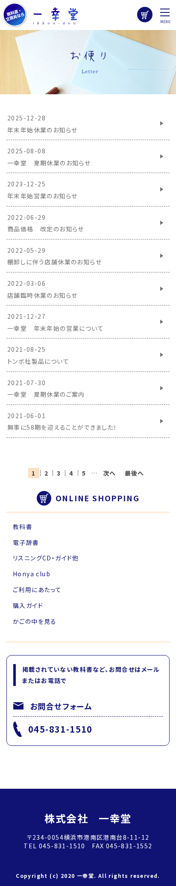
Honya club (31, 573)
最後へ (134, 473)
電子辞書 (26, 542)
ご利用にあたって (37, 589)
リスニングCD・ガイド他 (46, 558)
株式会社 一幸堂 (87, 818)
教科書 (22, 526)
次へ (109, 473)
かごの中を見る (35, 621)
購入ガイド (28, 605)
